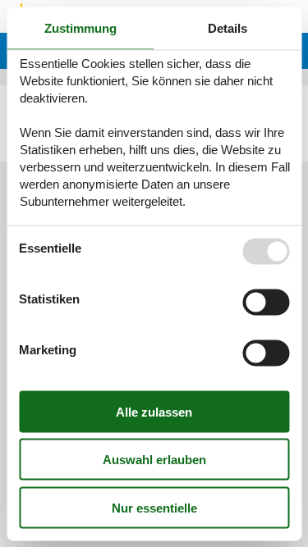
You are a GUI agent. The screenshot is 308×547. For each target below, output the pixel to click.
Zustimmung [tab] (80, 27)
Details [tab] (227, 27)
